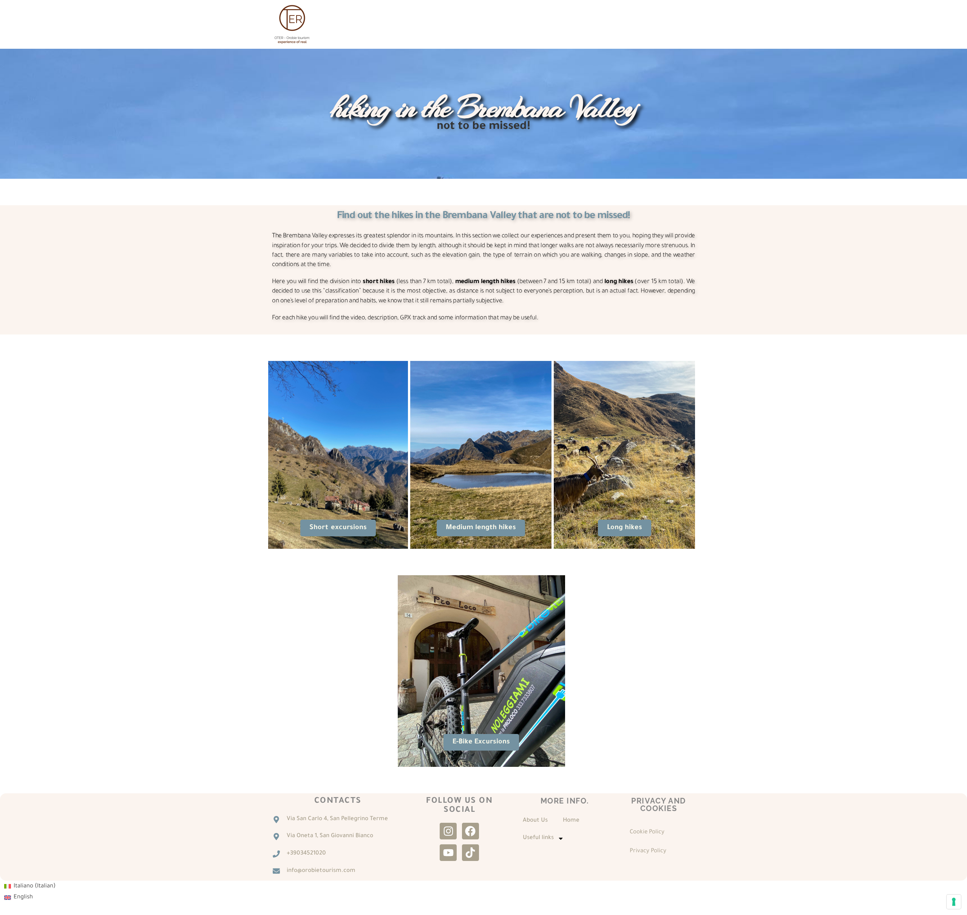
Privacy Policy (648, 851)
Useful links (538, 838)
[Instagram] (448, 831)
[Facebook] (470, 831)
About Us (535, 820)
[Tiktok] (470, 852)
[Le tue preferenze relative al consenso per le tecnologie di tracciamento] (954, 902)
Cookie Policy (647, 832)
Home (571, 820)
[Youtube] (448, 852)
